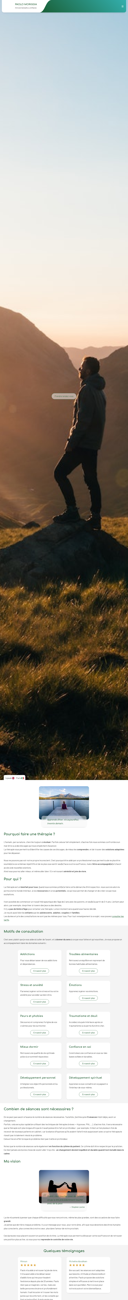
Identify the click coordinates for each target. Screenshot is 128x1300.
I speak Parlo (13, 778)
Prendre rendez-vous (64, 396)
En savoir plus (39, 971)
